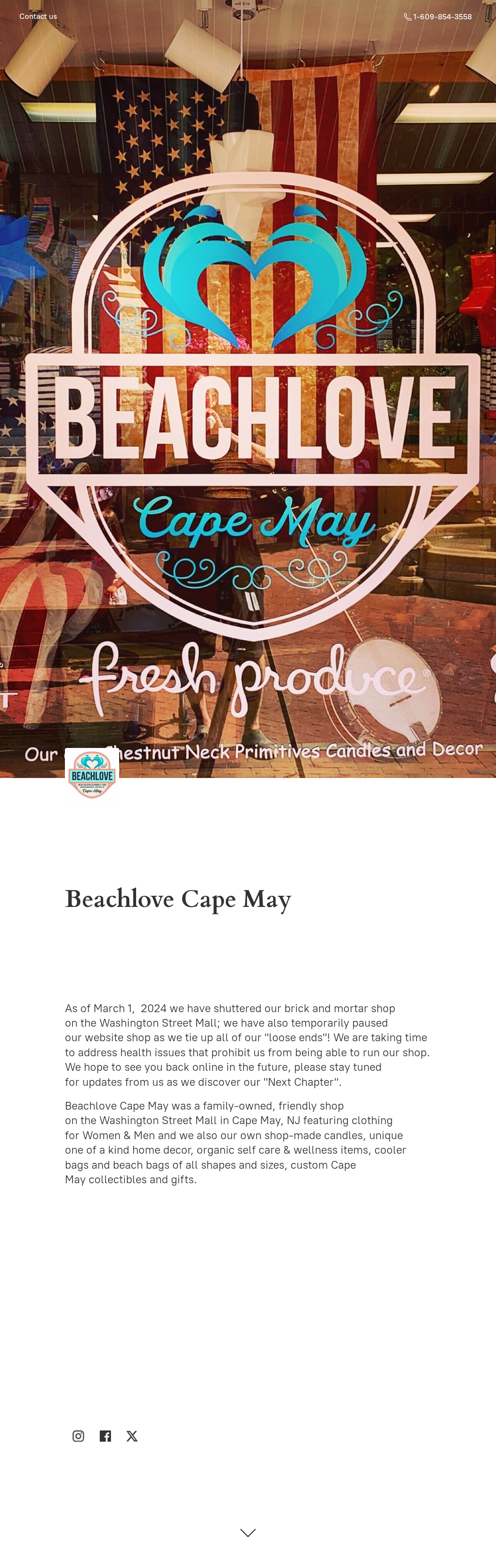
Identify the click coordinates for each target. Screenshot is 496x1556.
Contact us (38, 16)
